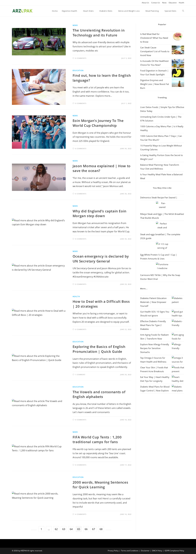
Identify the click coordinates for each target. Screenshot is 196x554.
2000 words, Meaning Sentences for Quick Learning (100, 484)
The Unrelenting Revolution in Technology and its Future (99, 32)
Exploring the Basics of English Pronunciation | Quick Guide (99, 349)
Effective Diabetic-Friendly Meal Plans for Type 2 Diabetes (153, 325)
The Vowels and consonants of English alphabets (99, 394)
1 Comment (80, 374)
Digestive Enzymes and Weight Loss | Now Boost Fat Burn (154, 84)
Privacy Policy (113, 550)
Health (181, 2)
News (164, 2)
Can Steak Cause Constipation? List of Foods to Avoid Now (154, 51)
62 (56, 529)
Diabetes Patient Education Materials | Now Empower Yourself (153, 302)
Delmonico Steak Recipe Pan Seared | (158, 197)
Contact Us (155, 2)
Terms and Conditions (129, 550)
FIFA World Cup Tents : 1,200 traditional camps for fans (97, 439)
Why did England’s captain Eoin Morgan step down (99, 213)
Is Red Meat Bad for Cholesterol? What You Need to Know (154, 38)
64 (71, 529)
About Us (145, 2)
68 (101, 529)
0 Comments (80, 58)
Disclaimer (145, 550)
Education (173, 2)
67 (93, 529)
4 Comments (80, 514)
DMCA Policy (157, 550)
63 (63, 529)
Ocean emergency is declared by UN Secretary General (101, 258)
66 (86, 529)
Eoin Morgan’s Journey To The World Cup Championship (98, 123)
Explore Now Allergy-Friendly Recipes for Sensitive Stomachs (154, 348)
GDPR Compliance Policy (174, 550)
